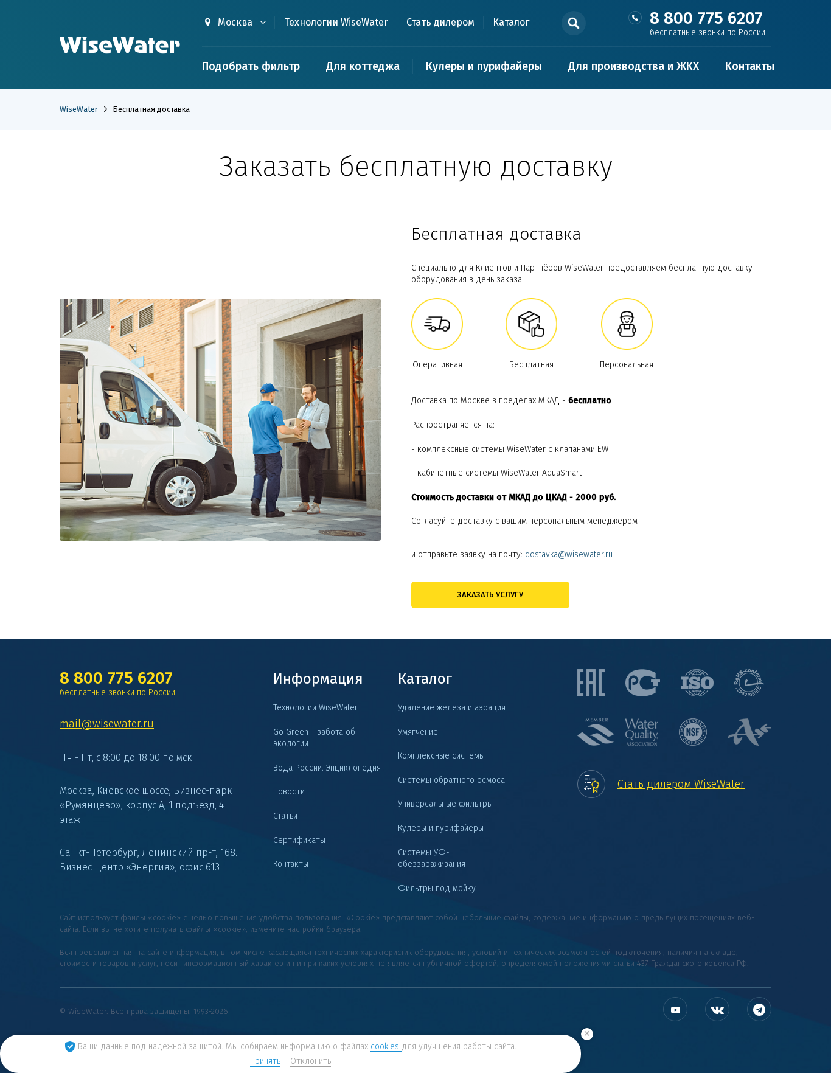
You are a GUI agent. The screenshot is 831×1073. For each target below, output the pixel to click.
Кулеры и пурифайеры (484, 66)
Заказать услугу (490, 594)
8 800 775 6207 (707, 23)
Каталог (511, 22)
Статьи (285, 816)
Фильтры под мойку (437, 888)
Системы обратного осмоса (451, 780)
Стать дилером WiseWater (681, 784)
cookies (386, 1046)
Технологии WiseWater (336, 22)
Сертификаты (299, 840)
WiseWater (79, 109)
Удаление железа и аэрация (452, 708)
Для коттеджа (363, 66)
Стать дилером (440, 22)
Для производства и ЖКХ (633, 66)
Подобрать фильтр (251, 66)
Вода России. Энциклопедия (327, 768)
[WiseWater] (120, 45)
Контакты (749, 66)
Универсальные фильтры (445, 804)
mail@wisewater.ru (107, 724)
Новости (289, 792)
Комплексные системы (441, 756)
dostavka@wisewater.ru (569, 554)
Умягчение (418, 732)
